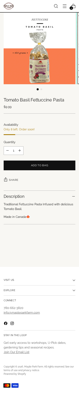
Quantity (9, 142)
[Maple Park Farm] (9, 6)
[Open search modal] (56, 6)
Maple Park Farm (33, 366)
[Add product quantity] (19, 151)
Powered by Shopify (15, 374)
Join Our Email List (16, 352)
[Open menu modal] (64, 6)
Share (13, 179)
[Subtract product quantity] (7, 151)
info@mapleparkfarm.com (22, 312)
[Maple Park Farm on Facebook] (6, 324)
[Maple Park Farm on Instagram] (12, 324)
